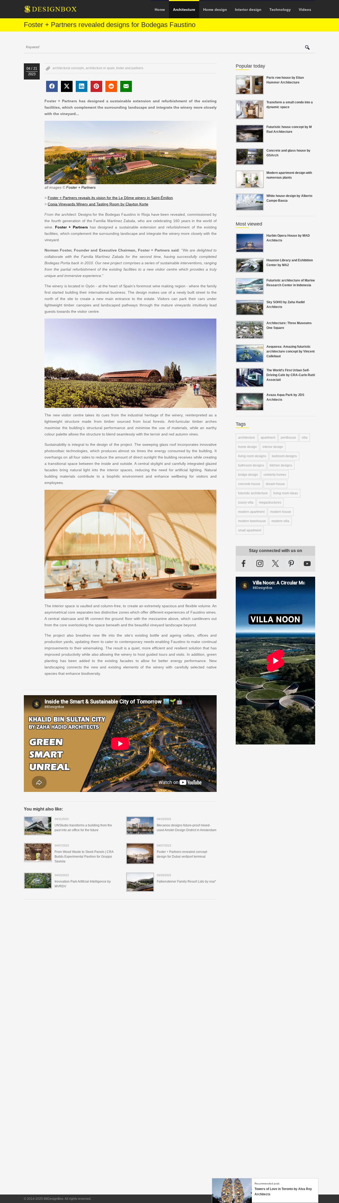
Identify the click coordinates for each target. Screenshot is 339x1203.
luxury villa (245, 502)
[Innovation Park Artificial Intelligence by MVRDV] (38, 885)
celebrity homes (275, 475)
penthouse (288, 437)
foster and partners (129, 68)
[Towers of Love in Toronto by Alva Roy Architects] (232, 1200)
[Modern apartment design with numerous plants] (250, 185)
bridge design (248, 475)
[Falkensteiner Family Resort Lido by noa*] (140, 888)
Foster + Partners (81, 187)
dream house (275, 484)
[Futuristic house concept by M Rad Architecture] (250, 140)
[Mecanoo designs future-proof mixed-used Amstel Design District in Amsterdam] (140, 831)
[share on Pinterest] (96, 86)
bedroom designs (284, 456)
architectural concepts (68, 68)
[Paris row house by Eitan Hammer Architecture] (250, 91)
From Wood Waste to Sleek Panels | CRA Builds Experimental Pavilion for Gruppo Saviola (84, 856)
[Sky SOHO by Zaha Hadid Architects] (250, 312)
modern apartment (251, 512)
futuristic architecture (253, 493)
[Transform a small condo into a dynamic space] (250, 116)
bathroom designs (251, 465)
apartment (268, 437)
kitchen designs (281, 465)
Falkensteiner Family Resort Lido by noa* (186, 881)
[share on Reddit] (111, 86)
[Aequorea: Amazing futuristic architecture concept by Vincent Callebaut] (250, 359)
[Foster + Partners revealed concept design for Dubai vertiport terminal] (140, 861)
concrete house (249, 484)
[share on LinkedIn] (81, 86)
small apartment (249, 530)
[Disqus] (120, 976)
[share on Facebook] (52, 86)
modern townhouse (252, 521)
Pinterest (291, 563)
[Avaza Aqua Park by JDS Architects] (250, 407)
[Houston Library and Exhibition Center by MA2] (250, 269)
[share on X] (67, 86)
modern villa (280, 521)
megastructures (270, 502)
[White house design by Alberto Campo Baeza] (250, 207)
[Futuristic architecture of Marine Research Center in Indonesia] (250, 291)
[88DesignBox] (55, 11)
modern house (280, 512)
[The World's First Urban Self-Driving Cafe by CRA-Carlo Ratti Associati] (250, 384)
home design (247, 447)
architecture (246, 437)
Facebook (244, 563)
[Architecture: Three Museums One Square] (250, 336)
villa (304, 437)
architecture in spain (100, 68)
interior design (272, 447)
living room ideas (285, 493)
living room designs (252, 456)
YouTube (307, 563)
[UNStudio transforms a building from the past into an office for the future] (38, 832)
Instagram (260, 563)
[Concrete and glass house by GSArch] (250, 162)
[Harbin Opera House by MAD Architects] (250, 249)
